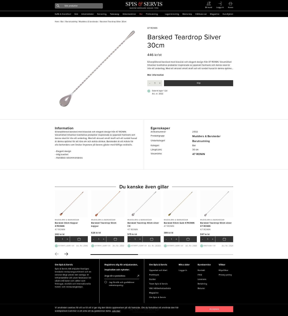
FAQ (200, 275)
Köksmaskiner (129, 14)
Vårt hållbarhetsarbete (160, 288)
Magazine (214, 14)
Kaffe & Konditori (63, 14)
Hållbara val (201, 14)
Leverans (202, 279)
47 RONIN (198, 154)
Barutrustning (201, 141)
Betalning (202, 284)
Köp (198, 83)
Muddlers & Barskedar (206, 136)
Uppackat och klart (158, 270)
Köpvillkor (223, 270)
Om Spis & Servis (157, 297)
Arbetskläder (87, 14)
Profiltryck (154, 275)
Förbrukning (152, 14)
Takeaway (114, 14)
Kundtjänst (228, 14)
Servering (102, 14)
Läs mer (116, 311)
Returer (201, 288)
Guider (152, 279)
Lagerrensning (172, 14)
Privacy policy (225, 275)
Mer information (155, 75)
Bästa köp (187, 14)
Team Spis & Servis (158, 284)
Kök (76, 14)
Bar (141, 14)
